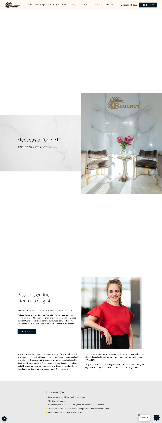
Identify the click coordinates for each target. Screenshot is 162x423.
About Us (28, 147)
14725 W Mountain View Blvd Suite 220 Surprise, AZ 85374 (49, 310)
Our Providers (40, 147)
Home (20, 147)
